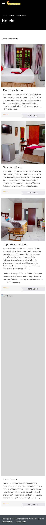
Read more (33, 116)
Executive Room (13, 90)
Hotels (11, 15)
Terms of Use (7, 522)
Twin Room (10, 479)
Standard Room (12, 167)
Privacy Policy (21, 522)
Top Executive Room (15, 244)
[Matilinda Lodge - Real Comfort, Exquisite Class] (13, 3)
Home (4, 15)
